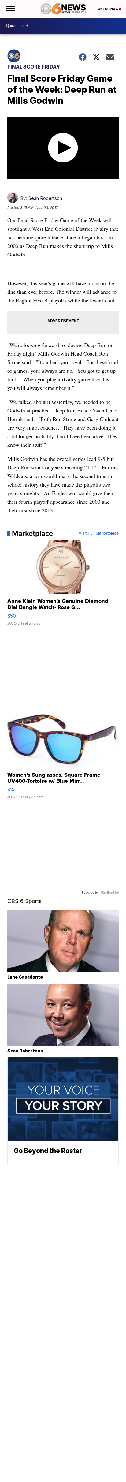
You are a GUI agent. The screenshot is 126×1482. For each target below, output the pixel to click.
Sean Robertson (45, 198)
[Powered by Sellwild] (110, 892)
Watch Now (108, 9)
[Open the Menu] (10, 9)
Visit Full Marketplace (99, 533)
